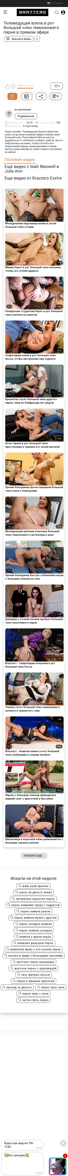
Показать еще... (34, 855)
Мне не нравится (13, 86)
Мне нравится (7, 86)
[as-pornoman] (9, 114)
